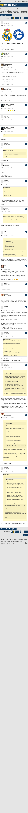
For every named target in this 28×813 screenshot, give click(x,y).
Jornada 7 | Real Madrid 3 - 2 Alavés (13, 12)
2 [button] (15, 18)
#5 (2, 108)
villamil (5, 164)
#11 (2, 211)
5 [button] (20, 18)
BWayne (5, 306)
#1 (2, 25)
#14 (3, 287)
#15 (3, 298)
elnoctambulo (8, 64)
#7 (2, 131)
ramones (5, 332)
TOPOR (5, 231)
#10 (3, 184)
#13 (3, 269)
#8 (2, 147)
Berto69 (5, 116)
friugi (5, 265)
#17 (3, 336)
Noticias (5, 22)
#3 (2, 67)
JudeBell (5, 180)
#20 (3, 471)
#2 (2, 56)
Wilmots (6, 88)
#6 (2, 119)
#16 (3, 310)
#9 (2, 167)
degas (6, 294)
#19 (3, 417)
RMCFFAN (7, 53)
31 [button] (25, 18)
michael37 (6, 283)
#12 (3, 235)
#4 (2, 91)
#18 (3, 367)
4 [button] (18, 18)
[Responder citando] (26, 23)
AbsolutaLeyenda (9, 104)
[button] (12, 18)
